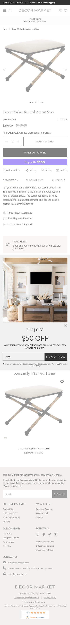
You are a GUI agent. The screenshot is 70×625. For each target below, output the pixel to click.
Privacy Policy (50, 364)
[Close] (65, 325)
